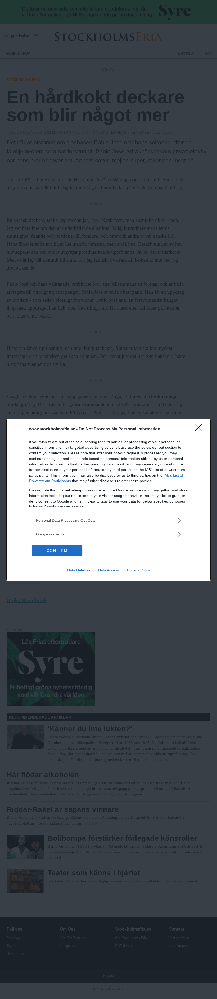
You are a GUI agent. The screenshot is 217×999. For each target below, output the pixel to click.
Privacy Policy (138, 570)
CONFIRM (57, 550)
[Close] (200, 429)
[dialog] (108, 499)
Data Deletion (78, 570)
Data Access (108, 570)
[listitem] (108, 520)
